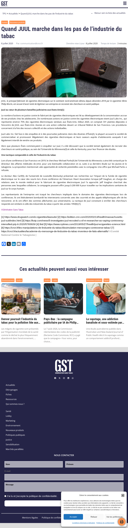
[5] (23, 176)
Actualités (13, 13)
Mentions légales (30, 517)
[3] (66, 149)
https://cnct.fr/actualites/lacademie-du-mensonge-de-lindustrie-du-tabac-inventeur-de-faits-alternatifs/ (54, 231)
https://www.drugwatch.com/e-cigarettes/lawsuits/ (30, 217)
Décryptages (12, 389)
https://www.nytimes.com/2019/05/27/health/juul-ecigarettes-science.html (86, 224)
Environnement (8, 280)
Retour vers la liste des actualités (108, 13)
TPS (4, 13)
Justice (4, 22)
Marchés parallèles (15, 449)
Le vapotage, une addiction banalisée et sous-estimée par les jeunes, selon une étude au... (105, 321)
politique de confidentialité (43, 496)
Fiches (9, 394)
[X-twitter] (60, 378)
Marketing (10, 420)
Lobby (54, 280)
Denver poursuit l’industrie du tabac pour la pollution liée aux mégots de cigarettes (19, 321)
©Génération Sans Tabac (12, 210)
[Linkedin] (68, 378)
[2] (93, 134)
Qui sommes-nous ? (15, 404)
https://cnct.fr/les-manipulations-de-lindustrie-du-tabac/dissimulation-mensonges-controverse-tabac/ (57, 227)
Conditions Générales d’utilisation (83, 523)
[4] (73, 161)
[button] (123, 495)
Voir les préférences (114, 517)
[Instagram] (64, 378)
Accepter (73, 517)
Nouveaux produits (17, 22)
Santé (106, 280)
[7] (79, 204)
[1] (63, 110)
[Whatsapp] (73, 378)
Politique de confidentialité (105, 523)
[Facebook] (55, 378)
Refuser (94, 517)
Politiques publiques (15, 435)
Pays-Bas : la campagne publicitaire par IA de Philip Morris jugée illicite (60, 321)
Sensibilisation (12, 444)
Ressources (11, 399)
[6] (77, 204)
